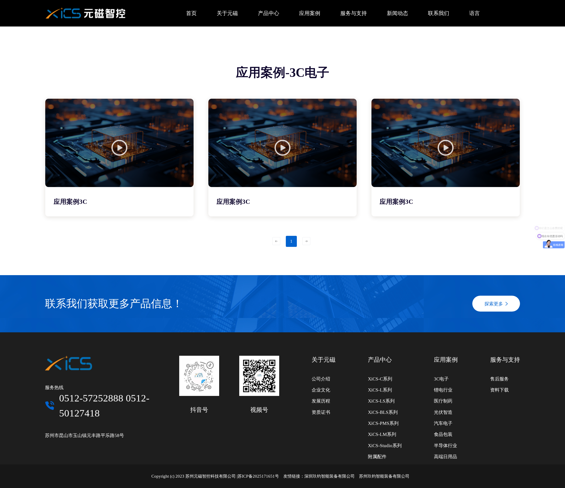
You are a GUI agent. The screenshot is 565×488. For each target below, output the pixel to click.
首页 (191, 13)
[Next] (306, 241)
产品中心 (380, 359)
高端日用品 (445, 456)
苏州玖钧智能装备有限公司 (384, 476)
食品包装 (443, 434)
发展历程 (321, 401)
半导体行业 (445, 445)
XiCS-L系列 (380, 390)
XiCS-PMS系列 (383, 423)
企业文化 (321, 390)
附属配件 (377, 456)
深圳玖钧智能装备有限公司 (329, 476)
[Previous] (276, 241)
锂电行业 (443, 390)
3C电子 (441, 379)
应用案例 (446, 359)
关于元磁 (323, 359)
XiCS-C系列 (380, 379)
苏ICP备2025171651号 (258, 476)
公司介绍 (321, 379)
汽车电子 (443, 423)
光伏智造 (443, 412)
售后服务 (499, 379)
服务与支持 (505, 359)
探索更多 (493, 303)
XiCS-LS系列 (381, 401)
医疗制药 (443, 401)
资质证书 (321, 412)
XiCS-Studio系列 (385, 445)
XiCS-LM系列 (382, 434)
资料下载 (499, 390)
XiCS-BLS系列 (383, 412)
